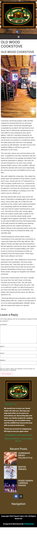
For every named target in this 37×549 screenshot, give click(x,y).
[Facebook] (17, 32)
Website (2, 360)
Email (2, 353)
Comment (3, 324)
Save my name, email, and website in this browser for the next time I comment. (17, 369)
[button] (18, 37)
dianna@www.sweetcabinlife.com (18, 435)
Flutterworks (29, 524)
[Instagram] (20, 32)
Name (2, 346)
